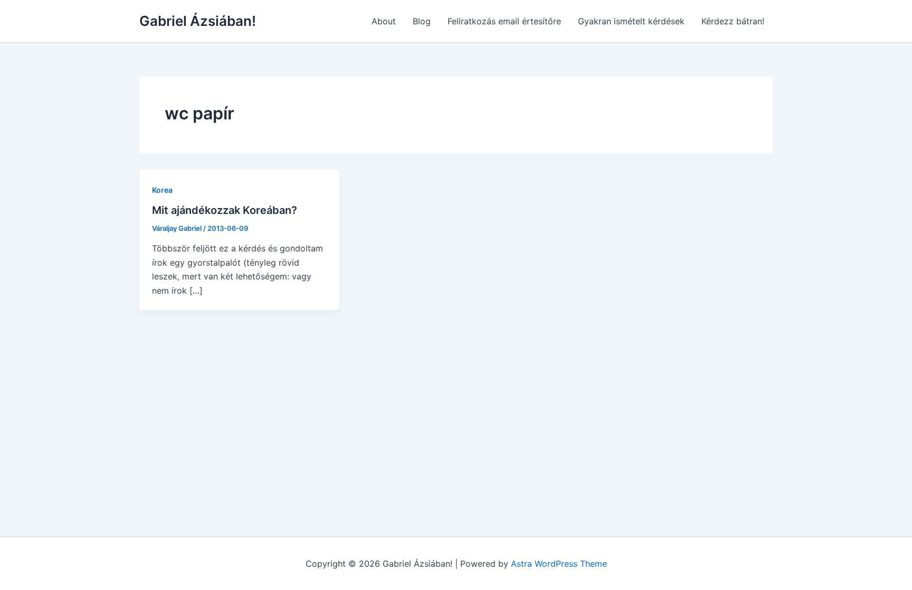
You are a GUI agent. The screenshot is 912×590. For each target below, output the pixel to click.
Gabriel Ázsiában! (197, 21)
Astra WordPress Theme (559, 563)
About (384, 21)
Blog (422, 21)
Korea (162, 189)
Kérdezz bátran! (732, 21)
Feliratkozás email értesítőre (504, 21)
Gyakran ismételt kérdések (631, 21)
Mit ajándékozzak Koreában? (224, 210)
